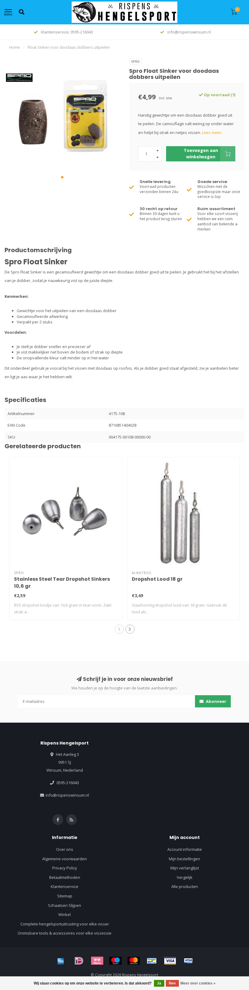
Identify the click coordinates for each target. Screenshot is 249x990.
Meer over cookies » (198, 983)
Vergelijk (185, 877)
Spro (135, 61)
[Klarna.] (97, 960)
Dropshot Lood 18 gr (157, 579)
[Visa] (170, 960)
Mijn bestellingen (184, 858)
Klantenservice (64, 886)
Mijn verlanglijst (184, 868)
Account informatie (184, 849)
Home (14, 47)
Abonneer (215, 701)
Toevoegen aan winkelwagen (201, 153)
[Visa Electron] (188, 960)
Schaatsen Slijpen (64, 905)
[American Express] (60, 960)
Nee (172, 983)
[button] (62, 177)
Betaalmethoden (64, 877)
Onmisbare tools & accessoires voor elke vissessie (64, 933)
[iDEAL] (79, 960)
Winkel (64, 914)
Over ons (64, 849)
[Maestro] (115, 960)
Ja (159, 983)
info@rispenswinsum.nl (67, 795)
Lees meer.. (212, 132)
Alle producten (184, 886)
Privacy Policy (64, 868)
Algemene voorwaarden (64, 858)
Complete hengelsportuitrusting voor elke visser (64, 924)
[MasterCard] (133, 960)
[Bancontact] (151, 960)
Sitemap (64, 896)
